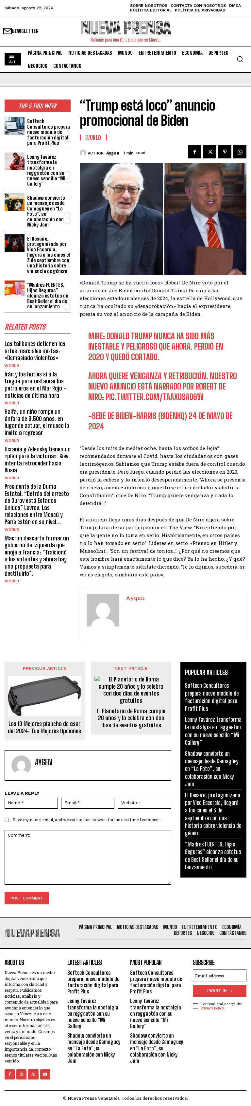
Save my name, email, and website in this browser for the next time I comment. (87, 819)
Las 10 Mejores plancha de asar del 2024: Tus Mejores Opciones (44, 727)
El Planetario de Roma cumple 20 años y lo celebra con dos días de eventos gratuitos (131, 718)
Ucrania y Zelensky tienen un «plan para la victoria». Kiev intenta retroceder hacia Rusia (38, 459)
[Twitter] (209, 151)
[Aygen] (84, 153)
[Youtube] (45, 1074)
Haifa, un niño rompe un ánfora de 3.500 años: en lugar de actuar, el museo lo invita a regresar (37, 422)
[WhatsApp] (239, 151)
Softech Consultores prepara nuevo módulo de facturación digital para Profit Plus (48, 132)
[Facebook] (194, 151)
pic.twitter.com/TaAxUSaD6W (155, 397)
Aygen (112, 153)
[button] (239, 58)
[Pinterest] (224, 151)
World (12, 366)
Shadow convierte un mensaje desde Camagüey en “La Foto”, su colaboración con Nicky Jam (46, 211)
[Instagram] (21, 1074)
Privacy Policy (212, 1008)
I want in (217, 990)
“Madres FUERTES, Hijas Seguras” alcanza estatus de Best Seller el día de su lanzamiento (47, 295)
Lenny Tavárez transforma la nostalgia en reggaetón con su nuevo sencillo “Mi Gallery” (46, 170)
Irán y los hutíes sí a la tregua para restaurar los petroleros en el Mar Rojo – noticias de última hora (36, 385)
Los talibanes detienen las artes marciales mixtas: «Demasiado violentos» (35, 350)
